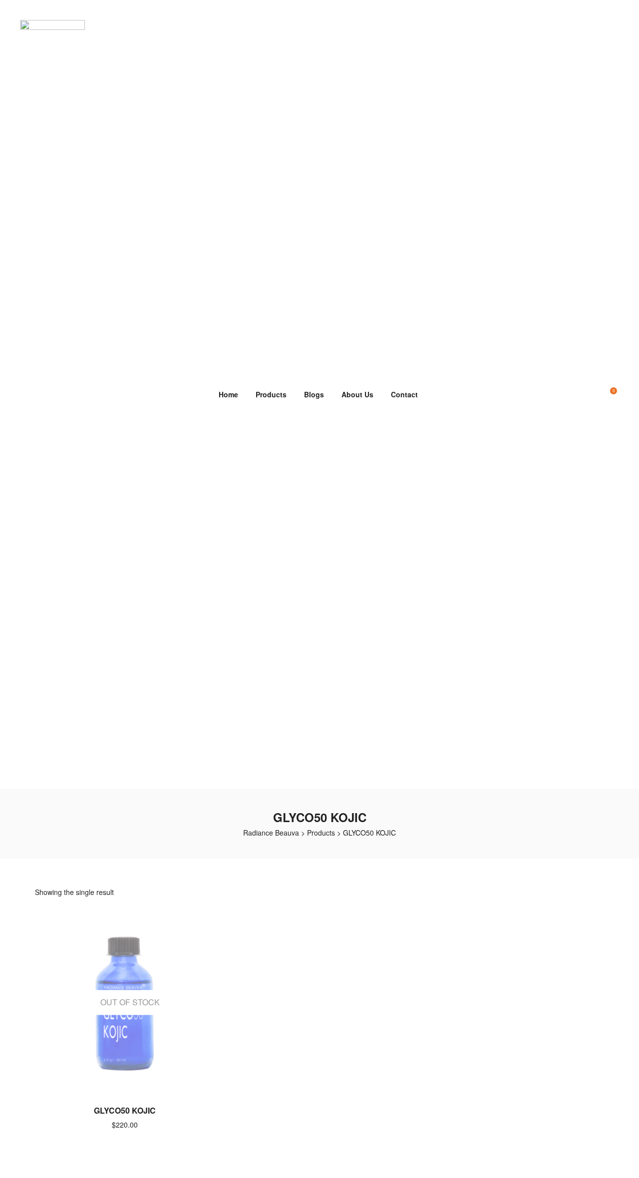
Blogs (314, 394)
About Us (357, 394)
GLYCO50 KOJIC (125, 1110)
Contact (404, 394)
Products (271, 394)
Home (228, 394)
